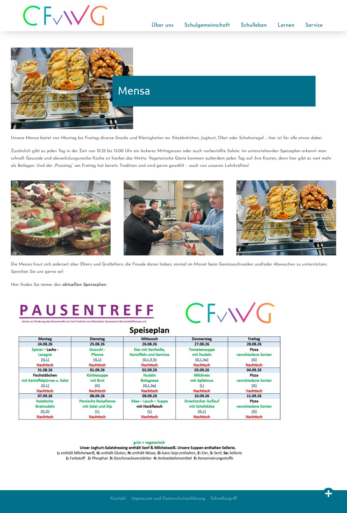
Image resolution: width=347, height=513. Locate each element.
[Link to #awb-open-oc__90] (328, 493)
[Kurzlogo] (65, 5)
